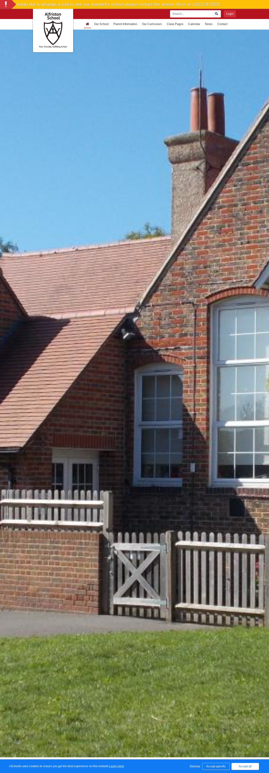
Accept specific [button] (216, 766)
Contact (222, 24)
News (208, 24)
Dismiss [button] (195, 766)
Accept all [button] (245, 766)
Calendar (194, 24)
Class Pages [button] (175, 24)
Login (229, 13)
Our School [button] (101, 24)
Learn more (116, 766)
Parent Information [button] (125, 24)
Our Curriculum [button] (152, 24)
